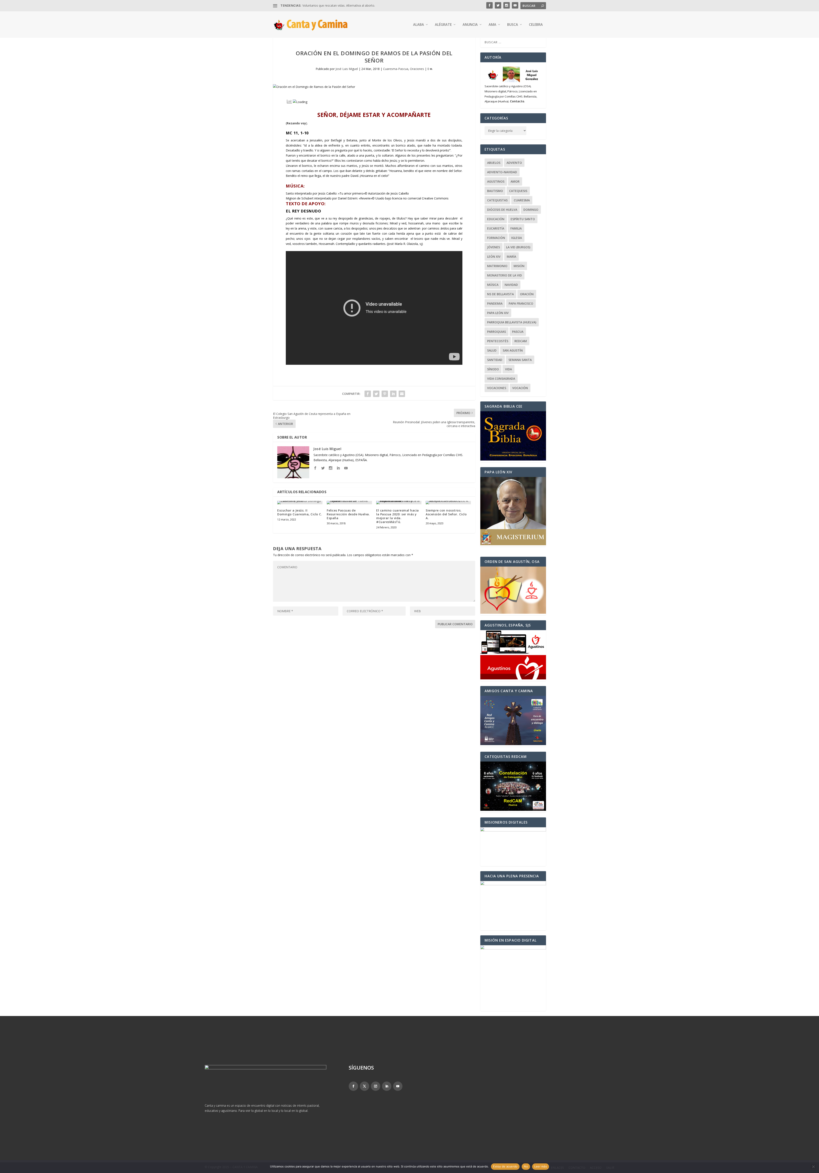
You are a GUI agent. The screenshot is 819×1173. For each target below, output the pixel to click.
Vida (508, 369)
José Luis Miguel (346, 69)
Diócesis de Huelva (502, 210)
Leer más (540, 1166)
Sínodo (493, 369)
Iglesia (516, 238)
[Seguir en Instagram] (375, 1086)
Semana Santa (520, 360)
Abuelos (493, 163)
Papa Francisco (521, 303)
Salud (492, 350)
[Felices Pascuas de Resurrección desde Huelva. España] (349, 502)
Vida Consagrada (501, 378)
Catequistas (497, 200)
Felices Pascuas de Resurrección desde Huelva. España (348, 514)
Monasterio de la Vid (504, 275)
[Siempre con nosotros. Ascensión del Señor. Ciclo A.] (448, 502)
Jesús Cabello (400, 193)
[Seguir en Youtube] (397, 1086)
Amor (515, 181)
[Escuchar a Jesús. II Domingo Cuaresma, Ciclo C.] (299, 502)
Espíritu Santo (523, 219)
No (526, 1166)
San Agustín (513, 350)
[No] (813, 1166)
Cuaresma (522, 200)
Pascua (517, 332)
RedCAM (520, 341)
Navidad (511, 285)
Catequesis (518, 191)
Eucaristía (495, 228)
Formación (496, 238)
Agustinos (495, 181)
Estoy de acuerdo (505, 1166)
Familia (516, 228)
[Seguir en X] (364, 1086)
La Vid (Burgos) (518, 247)
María (511, 256)
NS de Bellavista (500, 294)
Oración (527, 294)
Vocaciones (496, 388)
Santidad (494, 360)
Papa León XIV (498, 313)
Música (492, 285)
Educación (495, 219)
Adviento (514, 163)
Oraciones (417, 69)
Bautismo (495, 191)
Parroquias (496, 332)
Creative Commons (435, 198)
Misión (519, 266)
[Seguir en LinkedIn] (386, 1086)
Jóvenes (493, 247)
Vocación (520, 388)
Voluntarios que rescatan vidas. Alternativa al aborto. (338, 5)
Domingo (530, 210)
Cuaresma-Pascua (395, 69)
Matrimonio (497, 266)
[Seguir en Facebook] (353, 1086)
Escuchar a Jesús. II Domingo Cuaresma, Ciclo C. (299, 512)
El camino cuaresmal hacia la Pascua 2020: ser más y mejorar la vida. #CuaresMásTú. (397, 516)
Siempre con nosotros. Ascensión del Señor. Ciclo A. (446, 514)
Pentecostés (497, 341)
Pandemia (494, 303)
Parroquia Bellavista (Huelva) (511, 322)
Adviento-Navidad (502, 172)
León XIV (494, 256)
